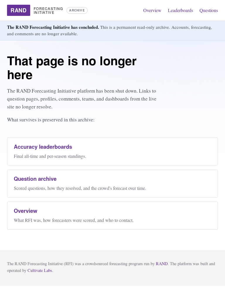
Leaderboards (180, 10)
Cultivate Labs (40, 270)
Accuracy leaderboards (43, 146)
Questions (209, 10)
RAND (162, 263)
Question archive (35, 179)
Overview (152, 10)
